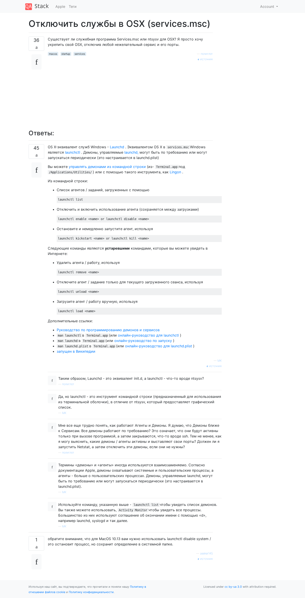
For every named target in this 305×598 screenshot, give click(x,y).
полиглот (207, 53)
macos (53, 53)
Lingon (175, 172)
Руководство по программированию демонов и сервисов (108, 330)
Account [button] (267, 6)
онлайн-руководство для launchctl (148, 335)
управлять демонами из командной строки (107, 166)
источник (206, 59)
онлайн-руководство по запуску (143, 340)
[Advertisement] (130, 92)
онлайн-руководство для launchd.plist (158, 346)
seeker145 (206, 553)
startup (65, 53)
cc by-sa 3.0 (233, 586)
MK (64, 413)
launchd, (131, 152)
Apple (60, 6)
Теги (73, 6)
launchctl (72, 152)
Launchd (117, 147)
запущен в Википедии (76, 351)
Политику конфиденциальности (91, 592)
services (80, 53)
